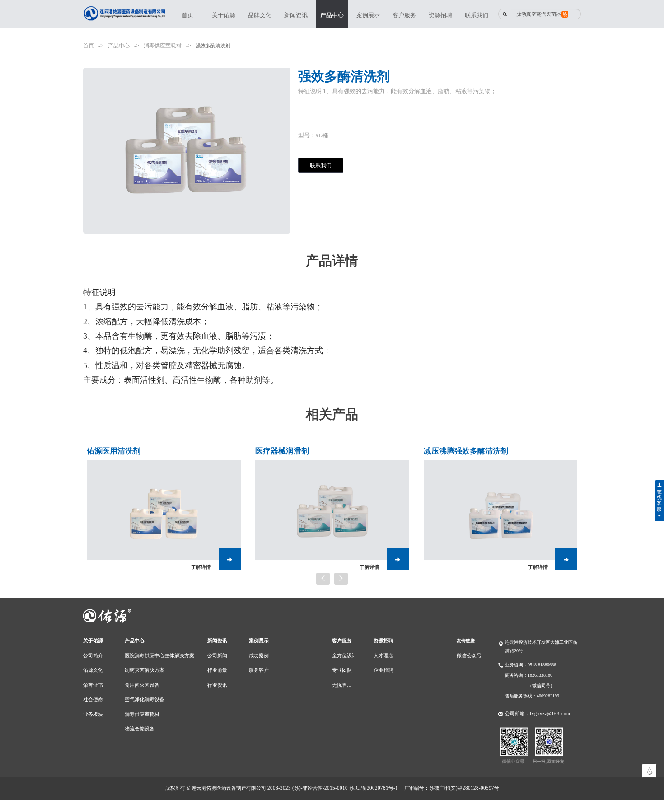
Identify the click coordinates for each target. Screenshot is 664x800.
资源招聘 (440, 15)
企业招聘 (383, 670)
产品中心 (332, 15)
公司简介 (93, 655)
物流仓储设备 (139, 728)
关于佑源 (223, 15)
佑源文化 (93, 670)
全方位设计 (344, 655)
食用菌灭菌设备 (142, 685)
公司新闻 (217, 655)
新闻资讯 (296, 15)
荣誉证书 (93, 685)
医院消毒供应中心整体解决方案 (159, 655)
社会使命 (93, 699)
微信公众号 (469, 655)
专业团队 (342, 670)
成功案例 (259, 655)
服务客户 (259, 670)
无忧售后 (342, 685)
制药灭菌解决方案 (144, 670)
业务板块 (93, 714)
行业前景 (217, 670)
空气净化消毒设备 (144, 699)
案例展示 (368, 15)
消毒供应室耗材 (163, 46)
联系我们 (476, 15)
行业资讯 (217, 685)
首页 (187, 15)
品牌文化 (259, 15)
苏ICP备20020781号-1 (373, 788)
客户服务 (404, 15)
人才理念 (383, 655)
